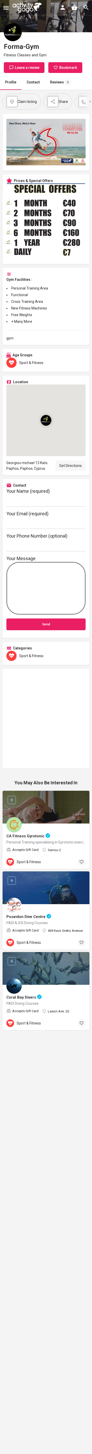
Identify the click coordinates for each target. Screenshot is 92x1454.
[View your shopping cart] (74, 7)
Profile (10, 82)
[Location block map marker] (46, 420)
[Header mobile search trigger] (86, 7)
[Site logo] (27, 8)
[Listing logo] (13, 32)
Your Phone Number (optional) (36, 536)
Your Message (21, 558)
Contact (33, 82)
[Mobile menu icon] (6, 8)
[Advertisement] (46, 718)
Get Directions (70, 466)
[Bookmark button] (81, 862)
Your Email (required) (27, 513)
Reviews (59, 82)
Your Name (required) (28, 491)
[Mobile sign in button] (62, 7)
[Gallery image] (46, 221)
